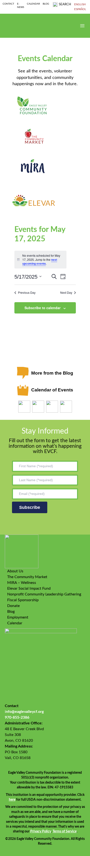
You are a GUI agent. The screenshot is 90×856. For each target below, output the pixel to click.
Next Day (66, 292)
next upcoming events (39, 261)
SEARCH (65, 4)
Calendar (33, 4)
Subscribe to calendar (42, 307)
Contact (8, 4)
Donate (13, 606)
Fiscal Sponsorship (23, 600)
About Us (15, 571)
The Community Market (27, 577)
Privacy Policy (40, 831)
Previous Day (27, 292)
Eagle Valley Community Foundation (24, 25)
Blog (46, 4)
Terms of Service (65, 831)
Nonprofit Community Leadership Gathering (44, 594)
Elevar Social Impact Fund (29, 588)
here (12, 799)
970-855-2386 (17, 717)
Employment (17, 617)
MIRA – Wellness (21, 583)
